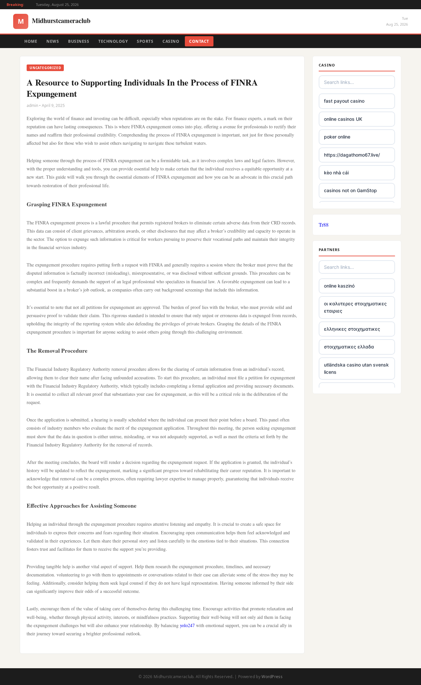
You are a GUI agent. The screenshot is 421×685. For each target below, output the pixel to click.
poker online (337, 137)
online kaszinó (339, 286)
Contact (199, 41)
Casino (170, 41)
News (52, 41)
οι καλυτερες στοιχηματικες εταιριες (355, 307)
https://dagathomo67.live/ (352, 155)
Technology (113, 41)
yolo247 (187, 625)
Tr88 (324, 224)
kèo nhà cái (336, 172)
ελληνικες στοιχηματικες (352, 329)
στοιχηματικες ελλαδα (349, 346)
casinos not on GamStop (350, 190)
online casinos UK (343, 119)
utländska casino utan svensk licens (356, 368)
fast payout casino (344, 101)
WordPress (272, 676)
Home (30, 41)
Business (78, 41)
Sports (145, 41)
